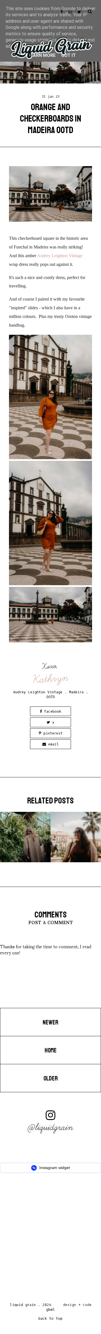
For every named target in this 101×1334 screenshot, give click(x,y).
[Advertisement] (50, 1239)
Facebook (51, 711)
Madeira (76, 692)
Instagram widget (54, 1167)
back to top (50, 1318)
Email (52, 744)
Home (51, 1050)
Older (50, 1078)
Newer (50, 1022)
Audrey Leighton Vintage (59, 255)
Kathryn (51, 678)
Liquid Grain (23, 1304)
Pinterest (52, 733)
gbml (50, 1309)
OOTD (50, 696)
